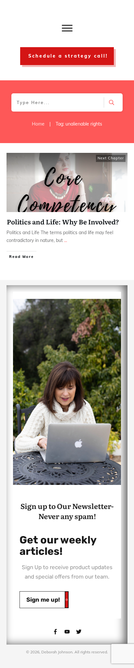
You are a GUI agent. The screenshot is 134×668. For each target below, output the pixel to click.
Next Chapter (111, 158)
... (65, 240)
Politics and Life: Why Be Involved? (63, 221)
